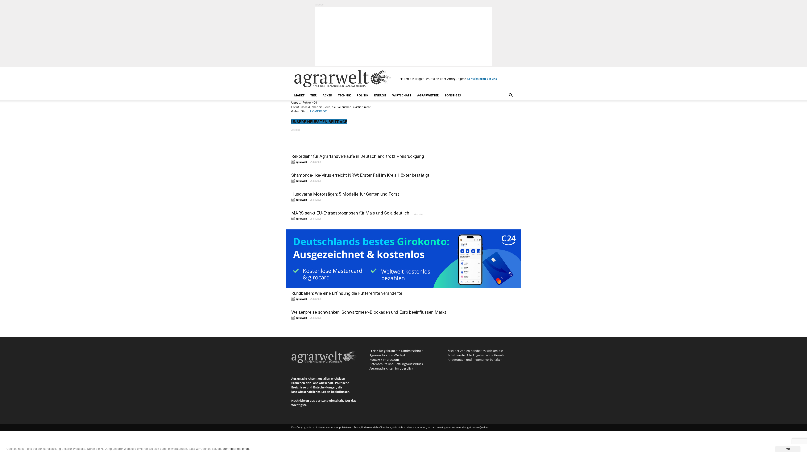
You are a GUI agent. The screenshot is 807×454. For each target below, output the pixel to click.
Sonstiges (453, 95)
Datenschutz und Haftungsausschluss (396, 364)
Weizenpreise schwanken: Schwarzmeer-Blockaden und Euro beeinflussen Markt (368, 312)
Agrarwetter (428, 95)
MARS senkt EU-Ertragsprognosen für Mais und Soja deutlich (350, 213)
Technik (344, 95)
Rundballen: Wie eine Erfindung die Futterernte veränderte (346, 293)
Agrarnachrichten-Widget (387, 355)
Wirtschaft (401, 95)
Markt (299, 95)
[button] (511, 96)
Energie (380, 95)
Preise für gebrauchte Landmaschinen (396, 351)
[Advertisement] (403, 36)
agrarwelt (301, 161)
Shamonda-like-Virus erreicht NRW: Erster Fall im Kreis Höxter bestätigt (360, 175)
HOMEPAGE (318, 111)
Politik (362, 95)
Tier (313, 95)
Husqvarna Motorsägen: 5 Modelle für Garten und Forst (345, 194)
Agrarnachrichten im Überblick (391, 368)
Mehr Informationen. (236, 448)
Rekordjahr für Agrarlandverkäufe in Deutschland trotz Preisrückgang (357, 156)
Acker (327, 95)
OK (788, 449)
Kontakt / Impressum (384, 360)
